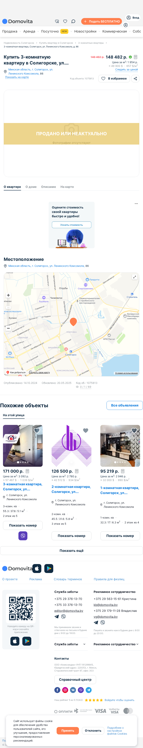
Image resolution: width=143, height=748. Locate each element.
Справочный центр (75, 679)
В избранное (117, 78)
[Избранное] (65, 21)
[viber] (81, 690)
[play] (48, 568)
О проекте (10, 579)
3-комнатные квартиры (91, 42)
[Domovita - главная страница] (17, 21)
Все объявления (124, 405)
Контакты (61, 658)
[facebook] (57, 690)
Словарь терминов (68, 579)
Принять (67, 730)
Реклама (35, 579)
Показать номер (23, 525)
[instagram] (65, 690)
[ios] (36, 568)
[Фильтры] (57, 21)
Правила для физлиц (109, 579)
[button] (23, 446)
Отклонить (93, 730)
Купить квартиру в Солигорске (56, 42)
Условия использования (126, 373)
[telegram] (89, 690)
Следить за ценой (126, 69)
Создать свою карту (39, 372)
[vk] (73, 690)
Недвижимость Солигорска (19, 42)
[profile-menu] (125, 25)
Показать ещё (72, 551)
